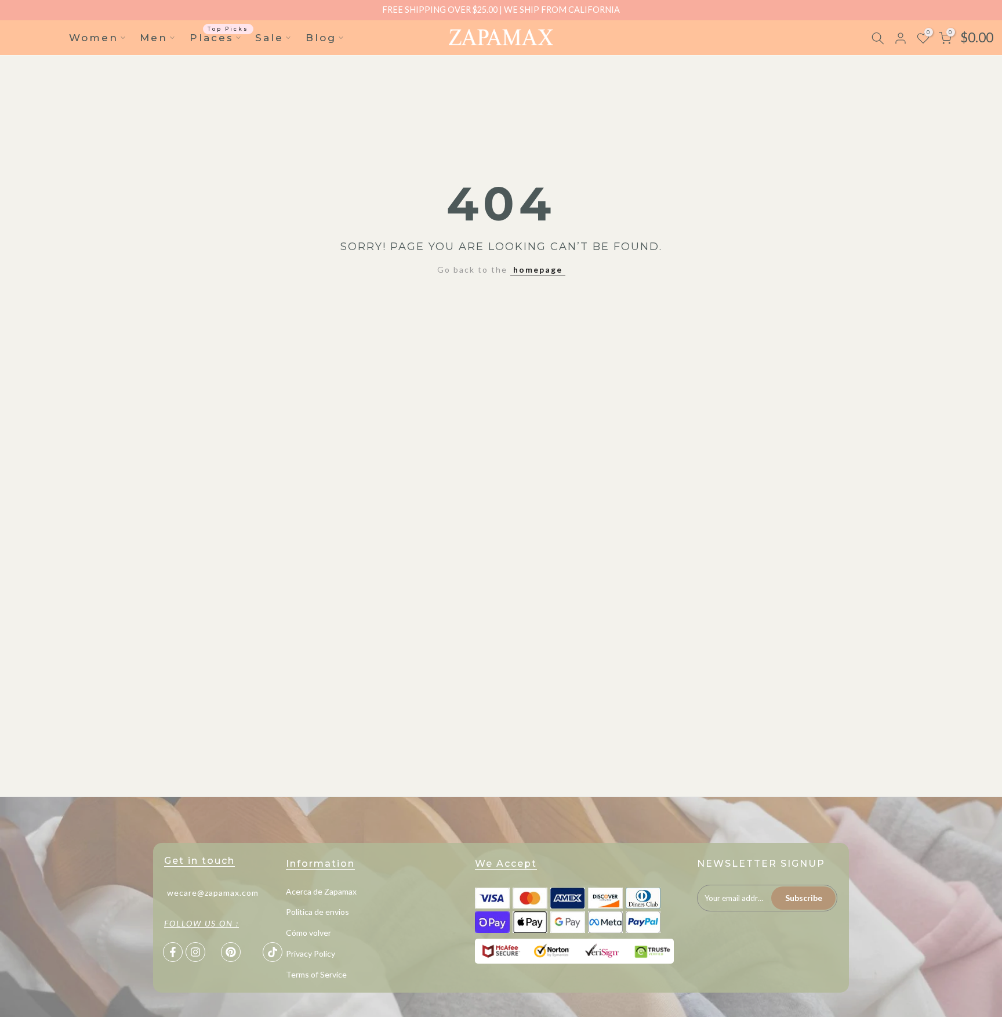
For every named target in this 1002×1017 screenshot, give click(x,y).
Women (93, 38)
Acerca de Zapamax (321, 891)
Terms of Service (316, 974)
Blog (321, 38)
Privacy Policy (310, 953)
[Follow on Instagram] (195, 952)
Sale (269, 38)
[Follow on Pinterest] (231, 952)
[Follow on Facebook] (173, 952)
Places (219, 37)
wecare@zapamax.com (213, 892)
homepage (537, 269)
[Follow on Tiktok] (272, 952)
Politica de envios (317, 912)
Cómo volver (308, 933)
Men (154, 38)
